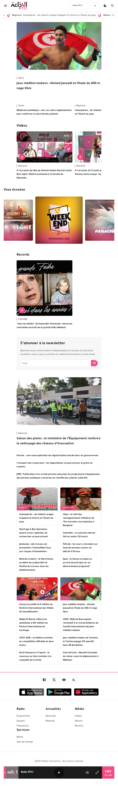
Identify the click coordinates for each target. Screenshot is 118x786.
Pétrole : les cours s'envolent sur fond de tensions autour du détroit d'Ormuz (80, 548)
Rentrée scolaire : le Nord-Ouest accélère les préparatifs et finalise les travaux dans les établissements (36, 565)
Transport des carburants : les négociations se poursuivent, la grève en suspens (55, 465)
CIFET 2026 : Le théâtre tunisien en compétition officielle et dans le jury (36, 642)
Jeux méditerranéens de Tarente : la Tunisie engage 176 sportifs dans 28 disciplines (81, 642)
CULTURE (22, 319)
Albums (79, 721)
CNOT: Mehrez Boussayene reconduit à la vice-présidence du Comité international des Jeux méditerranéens (80, 625)
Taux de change (25, 742)
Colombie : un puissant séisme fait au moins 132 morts (79, 535)
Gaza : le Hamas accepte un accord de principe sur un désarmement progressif (77, 563)
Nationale (51, 716)
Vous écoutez (14, 190)
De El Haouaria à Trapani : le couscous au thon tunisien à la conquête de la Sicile (35, 657)
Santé (21, 106)
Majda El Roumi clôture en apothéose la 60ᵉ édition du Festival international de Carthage (33, 625)
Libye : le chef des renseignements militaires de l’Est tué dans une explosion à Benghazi (78, 520)
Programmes (23, 716)
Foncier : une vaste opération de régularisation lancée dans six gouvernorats (57, 456)
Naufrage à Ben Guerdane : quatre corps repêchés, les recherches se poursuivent (33, 533)
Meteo (20, 737)
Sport (21, 78)
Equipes (21, 721)
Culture (22, 598)
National (22, 166)
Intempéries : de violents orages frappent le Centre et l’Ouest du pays (36, 518)
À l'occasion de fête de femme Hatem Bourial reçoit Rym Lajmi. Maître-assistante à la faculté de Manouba (44, 174)
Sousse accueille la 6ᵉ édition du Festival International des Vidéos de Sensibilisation (36, 608)
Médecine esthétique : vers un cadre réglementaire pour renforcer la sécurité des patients (44, 112)
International (68, 508)
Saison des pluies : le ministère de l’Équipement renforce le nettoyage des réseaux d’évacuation (58, 441)
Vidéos (22, 126)
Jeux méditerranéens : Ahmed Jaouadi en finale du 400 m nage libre (58, 86)
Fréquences (23, 726)
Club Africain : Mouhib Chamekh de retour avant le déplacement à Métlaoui (80, 657)
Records (23, 255)
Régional (23, 508)
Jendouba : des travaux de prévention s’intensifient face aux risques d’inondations (35, 548)
